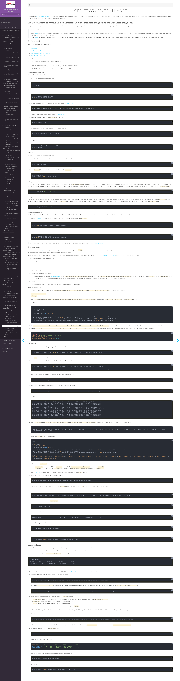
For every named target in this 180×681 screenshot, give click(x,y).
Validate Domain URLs (10, 77)
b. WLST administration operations (10, 195)
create (51, 26)
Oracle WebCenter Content (9, 25)
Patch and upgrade (9, 216)
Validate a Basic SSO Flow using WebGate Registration (10, 82)
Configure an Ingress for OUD (12, 252)
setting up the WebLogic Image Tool (40, 250)
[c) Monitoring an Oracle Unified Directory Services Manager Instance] (23, 340)
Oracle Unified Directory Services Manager (10, 283)
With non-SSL (10, 153)
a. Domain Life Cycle (10, 87)
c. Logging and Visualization (11, 93)
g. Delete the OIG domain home (10, 210)
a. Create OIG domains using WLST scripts (11, 139)
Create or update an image (11, 106)
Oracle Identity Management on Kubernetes (10, 32)
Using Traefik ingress (10, 183)
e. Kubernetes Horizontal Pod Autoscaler (11, 99)
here (35, 606)
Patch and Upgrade (9, 108)
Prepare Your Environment (11, 246)
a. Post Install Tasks (10, 168)
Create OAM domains (9, 55)
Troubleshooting (8, 123)
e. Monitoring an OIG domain (12, 203)
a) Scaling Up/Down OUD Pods (10, 259)
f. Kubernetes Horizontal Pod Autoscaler (11, 206)
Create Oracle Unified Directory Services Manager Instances (10, 297)
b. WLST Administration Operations (10, 90)
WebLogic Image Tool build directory (40, 53)
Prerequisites (7, 50)
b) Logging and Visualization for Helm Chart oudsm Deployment (11, 316)
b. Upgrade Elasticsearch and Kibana (11, 333)
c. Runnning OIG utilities (11, 199)
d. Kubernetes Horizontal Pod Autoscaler (11, 272)
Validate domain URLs (10, 164)
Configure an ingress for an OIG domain (10, 147)
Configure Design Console (11, 174)
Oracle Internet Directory (8, 232)
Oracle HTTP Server (7, 343)
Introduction (7, 46)
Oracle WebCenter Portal (8, 27)
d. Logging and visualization (11, 201)
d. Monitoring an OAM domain (12, 96)
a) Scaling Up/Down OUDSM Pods (11, 311)
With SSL (9, 155)
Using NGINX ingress (10, 177)
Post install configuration (10, 166)
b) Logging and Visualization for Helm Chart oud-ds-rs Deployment (11, 264)
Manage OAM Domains (10, 85)
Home (3, 19)
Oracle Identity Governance (9, 125)
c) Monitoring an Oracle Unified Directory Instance (10, 269)
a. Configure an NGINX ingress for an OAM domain (12, 69)
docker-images (40, 218)
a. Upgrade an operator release (10, 111)
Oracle (12, 348)
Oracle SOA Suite (6, 22)
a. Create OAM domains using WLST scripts (11, 58)
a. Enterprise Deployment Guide (11, 37)
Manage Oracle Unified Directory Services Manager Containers (10, 307)
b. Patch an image (9, 114)
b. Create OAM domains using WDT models (11, 62)
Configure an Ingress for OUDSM (10, 302)
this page (37, 472)
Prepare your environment (11, 52)
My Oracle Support (56, 276)
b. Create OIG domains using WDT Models (11, 143)
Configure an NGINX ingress (12, 150)
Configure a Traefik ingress (12, 157)
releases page (69, 103)
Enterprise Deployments (8, 35)
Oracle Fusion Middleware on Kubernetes (43, 5)
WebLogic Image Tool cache (38, 55)
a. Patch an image (9, 330)
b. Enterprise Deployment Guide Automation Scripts (11, 40)
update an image (99, 243)
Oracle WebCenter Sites (8, 340)
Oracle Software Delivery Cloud (107, 255)
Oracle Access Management (9, 43)
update (103, 26)
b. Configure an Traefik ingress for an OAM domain (12, 73)
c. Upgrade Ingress (9, 117)
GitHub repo (5, 351)
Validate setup (34, 51)
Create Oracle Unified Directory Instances (9, 249)
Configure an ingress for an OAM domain (10, 66)
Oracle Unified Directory (8, 237)
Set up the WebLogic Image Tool (39, 50)
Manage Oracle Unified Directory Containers (9, 255)
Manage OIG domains (10, 190)
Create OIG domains (9, 136)
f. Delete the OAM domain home (10, 103)
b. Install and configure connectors (10, 171)
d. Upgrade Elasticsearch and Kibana (11, 120)
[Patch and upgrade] (178, 340)
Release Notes (8, 48)
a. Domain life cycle (9, 192)
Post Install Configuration (11, 79)
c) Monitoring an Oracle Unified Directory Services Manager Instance (10, 322)
